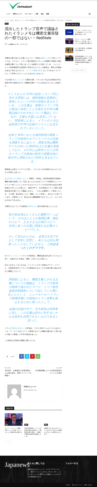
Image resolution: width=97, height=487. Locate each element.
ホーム (7, 20)
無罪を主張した (18, 328)
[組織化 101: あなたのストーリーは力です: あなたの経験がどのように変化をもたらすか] (53, 419)
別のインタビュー (14, 256)
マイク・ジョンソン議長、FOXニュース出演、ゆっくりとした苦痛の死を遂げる (13, 430)
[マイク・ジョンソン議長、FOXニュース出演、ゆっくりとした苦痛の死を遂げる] (14, 419)
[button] (89, 14)
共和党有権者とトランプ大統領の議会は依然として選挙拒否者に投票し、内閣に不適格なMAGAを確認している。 (32, 432)
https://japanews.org (30, 390)
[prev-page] (6, 441)
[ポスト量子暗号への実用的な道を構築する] (69, 50)
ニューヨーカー (39, 294)
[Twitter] (27, 356)
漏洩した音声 (46, 58)
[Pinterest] (32, 356)
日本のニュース (14, 44)
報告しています (18, 80)
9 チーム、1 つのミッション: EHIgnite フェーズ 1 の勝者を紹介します (83, 32)
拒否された (32, 206)
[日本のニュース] (6, 44)
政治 (12, 20)
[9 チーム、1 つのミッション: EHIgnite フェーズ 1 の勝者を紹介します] (69, 32)
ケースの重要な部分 (34, 70)
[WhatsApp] (37, 356)
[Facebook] (21, 356)
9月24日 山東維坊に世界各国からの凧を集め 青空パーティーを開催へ (18, 373)
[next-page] (10, 441)
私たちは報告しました (19, 178)
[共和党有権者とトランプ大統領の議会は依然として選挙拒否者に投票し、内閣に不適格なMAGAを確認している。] (33, 419)
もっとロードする (78, 70)
